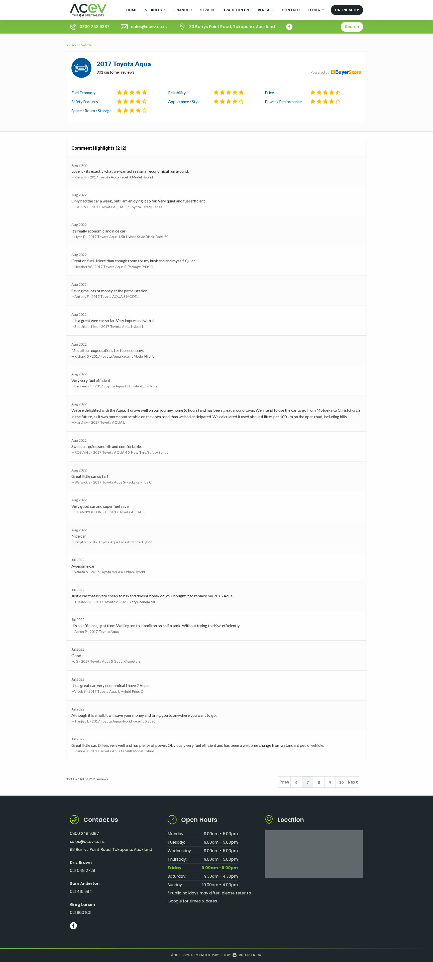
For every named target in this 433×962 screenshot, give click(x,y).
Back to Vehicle (80, 45)
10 (341, 782)
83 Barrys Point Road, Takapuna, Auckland (232, 27)
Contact (291, 10)
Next (353, 782)
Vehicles (154, 10)
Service (207, 10)
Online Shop (347, 10)
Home (131, 10)
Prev (284, 782)
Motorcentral (250, 955)
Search (352, 27)
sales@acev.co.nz (149, 27)
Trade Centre (236, 10)
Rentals (266, 10)
